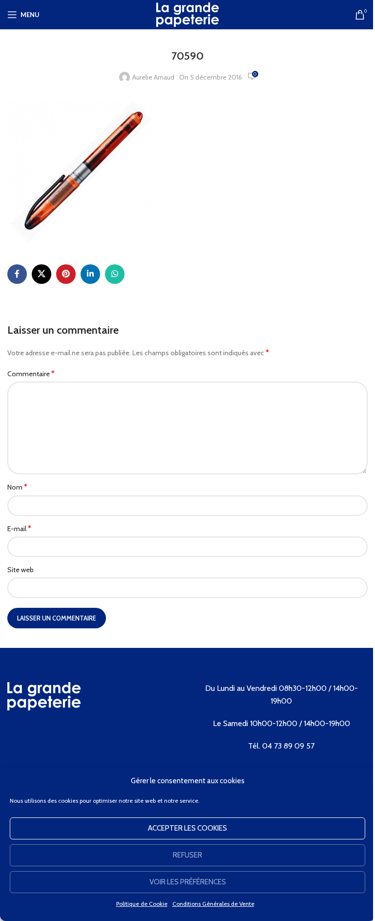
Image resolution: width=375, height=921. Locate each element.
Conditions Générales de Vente (213, 903)
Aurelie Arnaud (153, 77)
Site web (20, 569)
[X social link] (41, 274)
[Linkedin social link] (90, 274)
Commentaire (31, 373)
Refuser (187, 855)
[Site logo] (187, 13)
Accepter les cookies (187, 828)
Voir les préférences (187, 882)
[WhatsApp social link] (115, 274)
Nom (17, 487)
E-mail (19, 528)
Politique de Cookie (141, 903)
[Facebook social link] (17, 274)
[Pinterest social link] (66, 274)
